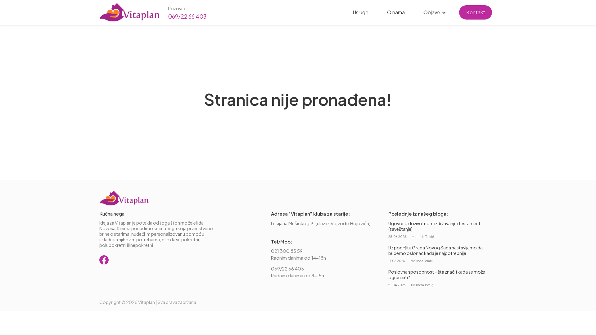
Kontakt (475, 12)
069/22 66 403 (187, 16)
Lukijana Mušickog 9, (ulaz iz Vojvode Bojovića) (321, 223)
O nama (396, 12)
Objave (431, 12)
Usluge (360, 12)
